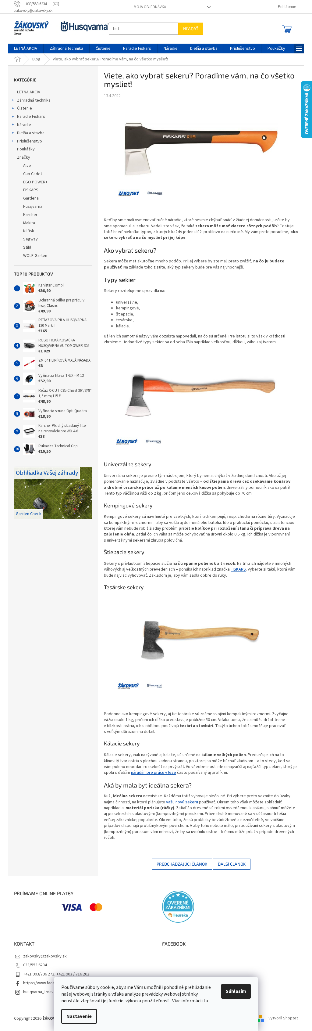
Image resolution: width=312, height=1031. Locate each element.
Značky (21, 157)
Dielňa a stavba (28, 133)
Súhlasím (234, 991)
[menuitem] (23, 48)
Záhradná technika (31, 100)
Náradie (22, 125)
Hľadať (188, 28)
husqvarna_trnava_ (38, 992)
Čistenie (22, 108)
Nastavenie (77, 1016)
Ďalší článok (229, 864)
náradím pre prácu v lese (151, 773)
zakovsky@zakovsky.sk (43, 956)
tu (203, 1000)
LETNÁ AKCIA (26, 92)
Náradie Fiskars (29, 117)
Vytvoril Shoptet (281, 1018)
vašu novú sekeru (180, 802)
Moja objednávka (147, 7)
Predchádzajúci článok (179, 864)
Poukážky (24, 149)
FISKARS (236, 569)
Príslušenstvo (27, 141)
